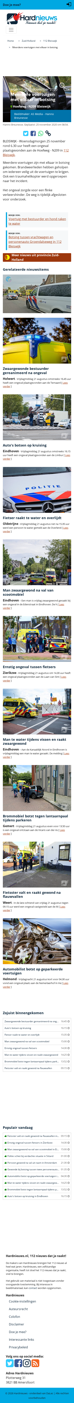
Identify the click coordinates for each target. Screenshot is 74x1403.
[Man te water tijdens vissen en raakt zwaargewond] (37, 711)
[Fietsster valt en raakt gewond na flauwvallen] (37, 865)
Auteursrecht (18, 1309)
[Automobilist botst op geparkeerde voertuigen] (37, 941)
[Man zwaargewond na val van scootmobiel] (37, 562)
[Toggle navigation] (11, 30)
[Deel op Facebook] (33, 134)
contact (33, 1288)
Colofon (14, 1317)
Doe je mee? (17, 1332)
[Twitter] (10, 1365)
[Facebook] (18, 1365)
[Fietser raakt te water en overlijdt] (37, 490)
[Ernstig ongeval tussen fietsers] (37, 639)
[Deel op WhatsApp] (41, 134)
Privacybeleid (18, 1347)
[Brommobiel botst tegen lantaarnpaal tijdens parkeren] (37, 788)
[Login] (69, 4)
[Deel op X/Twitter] (26, 134)
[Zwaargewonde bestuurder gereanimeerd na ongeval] (37, 341)
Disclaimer (16, 1324)
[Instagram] (27, 1365)
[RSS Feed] (35, 1365)
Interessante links (21, 1339)
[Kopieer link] (48, 134)
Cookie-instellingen (22, 1301)
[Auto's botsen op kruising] (37, 417)
